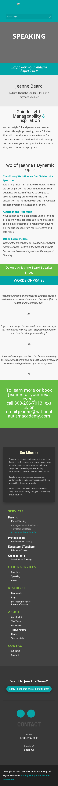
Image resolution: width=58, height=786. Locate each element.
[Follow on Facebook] (21, 714)
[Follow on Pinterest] (31, 714)
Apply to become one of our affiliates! (29, 688)
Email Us (29, 749)
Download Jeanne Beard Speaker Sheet (29, 270)
